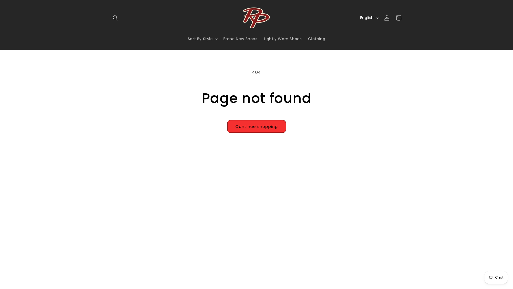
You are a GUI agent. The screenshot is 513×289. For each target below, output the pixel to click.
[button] (115, 18)
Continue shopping (256, 126)
